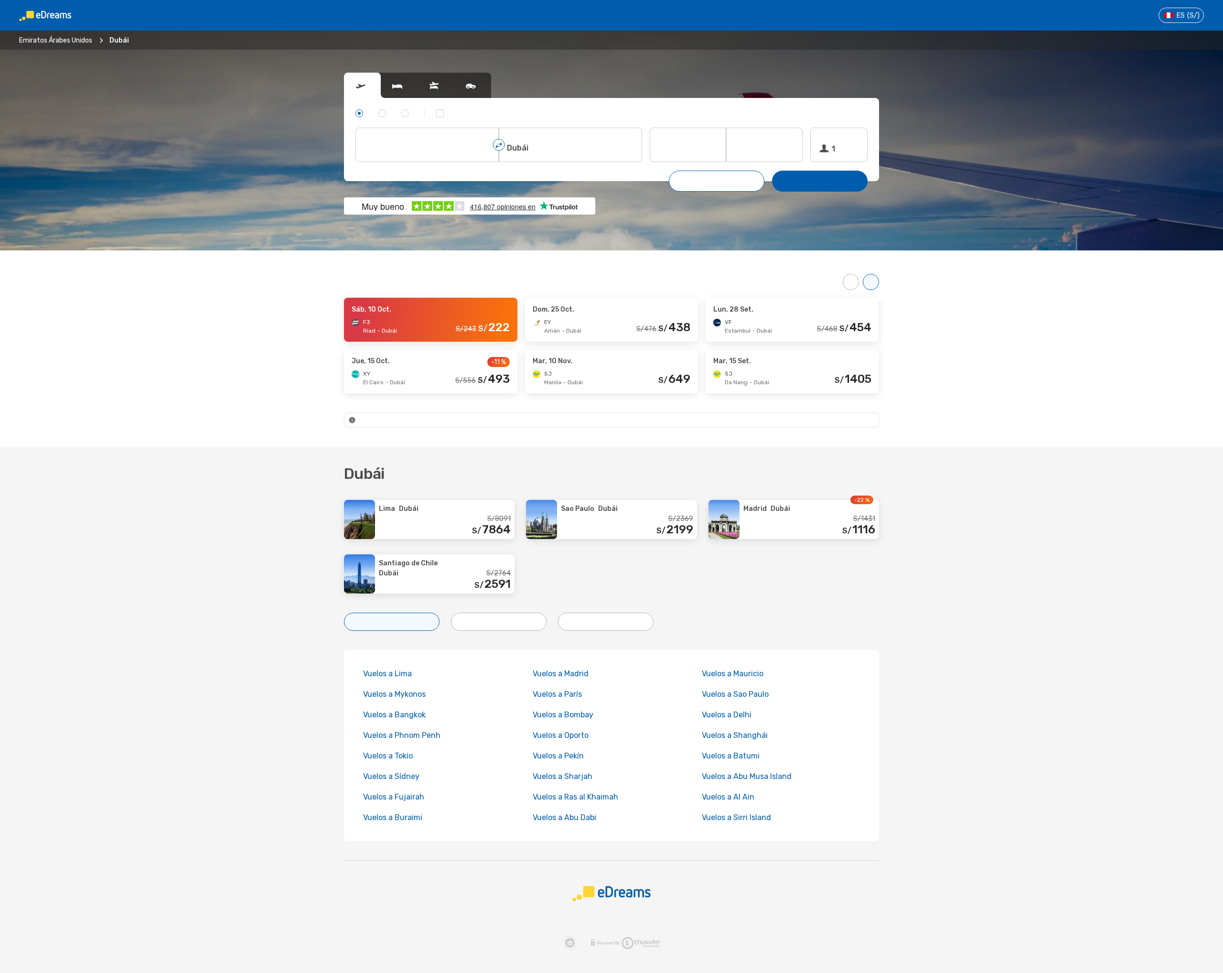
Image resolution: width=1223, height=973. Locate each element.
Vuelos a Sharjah (562, 776)
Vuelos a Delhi (726, 714)
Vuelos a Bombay (563, 714)
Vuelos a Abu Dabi (564, 817)
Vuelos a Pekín (558, 755)
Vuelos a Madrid (561, 673)
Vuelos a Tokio (388, 755)
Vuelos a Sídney (391, 776)
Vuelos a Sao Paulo (735, 694)
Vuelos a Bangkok (394, 714)
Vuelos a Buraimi (392, 817)
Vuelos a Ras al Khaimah (575, 796)
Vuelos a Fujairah (393, 796)
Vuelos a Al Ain (728, 796)
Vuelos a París (557, 694)
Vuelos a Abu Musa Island (747, 776)
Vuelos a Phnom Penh (401, 735)
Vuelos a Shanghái (735, 735)
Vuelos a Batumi (731, 755)
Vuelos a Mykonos (394, 694)
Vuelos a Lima (387, 673)
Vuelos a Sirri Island (736, 817)
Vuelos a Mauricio (732, 673)
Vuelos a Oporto (561, 735)
